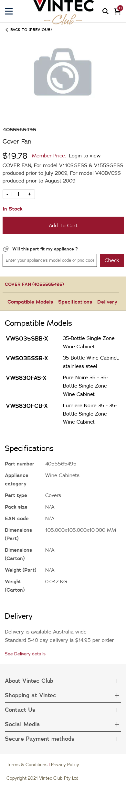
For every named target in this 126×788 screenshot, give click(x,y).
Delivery (107, 301)
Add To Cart (63, 225)
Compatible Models (30, 301)
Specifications (75, 301)
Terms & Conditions (26, 764)
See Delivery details (25, 654)
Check (112, 260)
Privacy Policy (65, 764)
